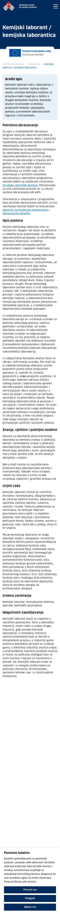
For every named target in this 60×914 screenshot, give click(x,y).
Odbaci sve (30, 907)
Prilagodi (30, 898)
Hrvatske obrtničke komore (20, 185)
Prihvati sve (30, 890)
